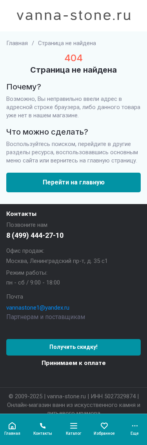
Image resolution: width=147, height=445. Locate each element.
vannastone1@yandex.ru (37, 307)
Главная (17, 43)
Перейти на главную (74, 182)
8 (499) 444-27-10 (35, 235)
